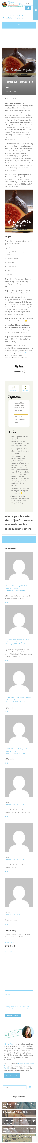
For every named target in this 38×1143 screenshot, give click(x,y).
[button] (27, 403)
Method (25, 390)
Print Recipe (18, 371)
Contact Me (20, 16)
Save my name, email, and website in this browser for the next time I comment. (18, 1007)
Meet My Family (12, 1076)
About (12, 16)
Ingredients (13, 390)
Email (7, 985)
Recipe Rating (9, 942)
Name (7, 975)
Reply (6, 602)
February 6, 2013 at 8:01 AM (15, 644)
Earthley (7, 1068)
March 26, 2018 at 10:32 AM (15, 753)
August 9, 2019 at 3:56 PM (15, 859)
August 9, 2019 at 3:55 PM (15, 804)
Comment (8, 952)
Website (7, 994)
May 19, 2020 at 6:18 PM (14, 914)
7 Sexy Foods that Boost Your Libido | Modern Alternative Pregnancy (18, 640)
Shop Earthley (19, 18)
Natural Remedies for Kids (19, 1064)
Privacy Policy (7, 18)
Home (5, 16)
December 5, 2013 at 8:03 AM (16, 702)
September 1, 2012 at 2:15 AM (16, 590)
